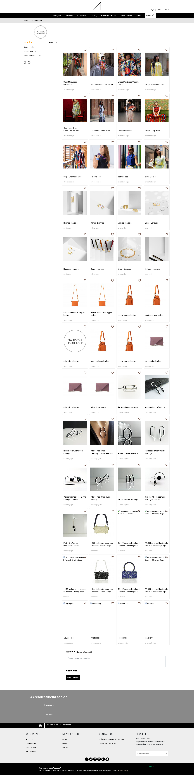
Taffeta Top (96, 177)
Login (159, 10)
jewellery (149, 638)
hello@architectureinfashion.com (111, 739)
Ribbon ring (122, 638)
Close (151, 766)
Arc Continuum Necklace (128, 407)
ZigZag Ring (68, 638)
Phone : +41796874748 (107, 743)
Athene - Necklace (152, 269)
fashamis (94, 551)
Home (26, 20)
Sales (138, 15)
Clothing (94, 15)
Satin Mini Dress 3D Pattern (102, 85)
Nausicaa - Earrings (71, 269)
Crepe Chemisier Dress (72, 177)
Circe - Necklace (124, 269)
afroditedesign (68, 90)
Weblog (65, 747)
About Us (29, 739)
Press (64, 743)
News (64, 739)
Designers (57, 15)
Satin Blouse (150, 177)
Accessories (81, 15)
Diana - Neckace (97, 269)
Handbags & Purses (108, 15)
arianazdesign (68, 643)
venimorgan (67, 320)
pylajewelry (67, 228)
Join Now (49, 715)
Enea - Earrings (151, 223)
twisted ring (95, 638)
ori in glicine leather (71, 361)
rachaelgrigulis (123, 412)
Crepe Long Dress (152, 131)
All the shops (31, 751)
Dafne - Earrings (97, 223)
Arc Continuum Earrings (155, 407)
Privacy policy (31, 743)
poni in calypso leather (127, 315)
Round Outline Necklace (128, 453)
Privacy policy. (123, 770)
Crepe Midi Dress (125, 131)
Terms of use (31, 747)
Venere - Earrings (125, 223)
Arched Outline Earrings (128, 499)
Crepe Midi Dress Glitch (100, 131)
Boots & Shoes (126, 15)
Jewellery (69, 15)
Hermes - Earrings (70, 223)
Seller (167, 10)
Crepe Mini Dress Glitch (154, 85)
